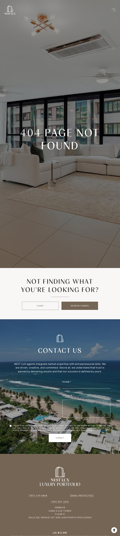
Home (40, 305)
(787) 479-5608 (38, 495)
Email (13, 395)
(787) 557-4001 (60, 501)
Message (67, 395)
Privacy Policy (87, 430)
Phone (66, 382)
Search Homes (80, 305)
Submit (60, 437)
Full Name (15, 382)
